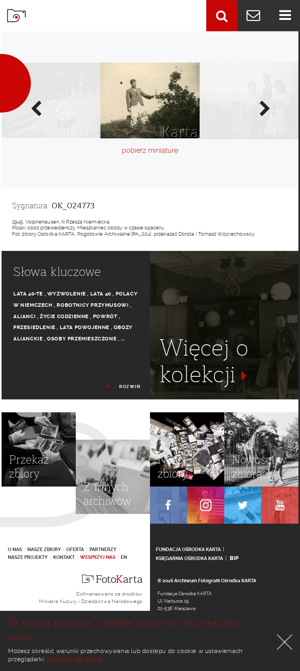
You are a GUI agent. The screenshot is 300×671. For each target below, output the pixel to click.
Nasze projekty (28, 557)
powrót (105, 316)
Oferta (75, 549)
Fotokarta (16, 15)
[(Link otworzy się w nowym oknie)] (168, 505)
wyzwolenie (66, 294)
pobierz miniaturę (150, 150)
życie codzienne (64, 316)
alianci (24, 316)
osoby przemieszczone (81, 339)
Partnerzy (102, 549)
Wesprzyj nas (97, 557)
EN (124, 557)
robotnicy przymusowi (93, 305)
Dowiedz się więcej (74, 659)
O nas (15, 549)
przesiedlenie (34, 327)
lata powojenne (84, 327)
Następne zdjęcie (264, 108)
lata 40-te (28, 294)
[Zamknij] (285, 642)
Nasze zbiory (44, 549)
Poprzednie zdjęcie (35, 108)
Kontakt (64, 557)
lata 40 (100, 294)
